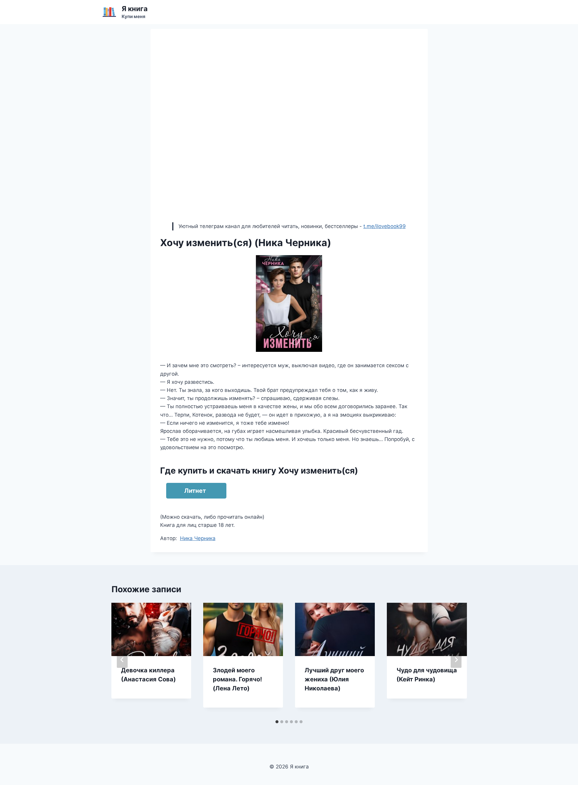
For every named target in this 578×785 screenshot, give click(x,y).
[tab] (276, 721)
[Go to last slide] (122, 660)
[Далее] (456, 660)
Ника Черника (198, 538)
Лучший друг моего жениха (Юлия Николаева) (334, 679)
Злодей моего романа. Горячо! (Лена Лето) (237, 679)
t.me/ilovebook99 (384, 226)
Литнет (195, 490)
